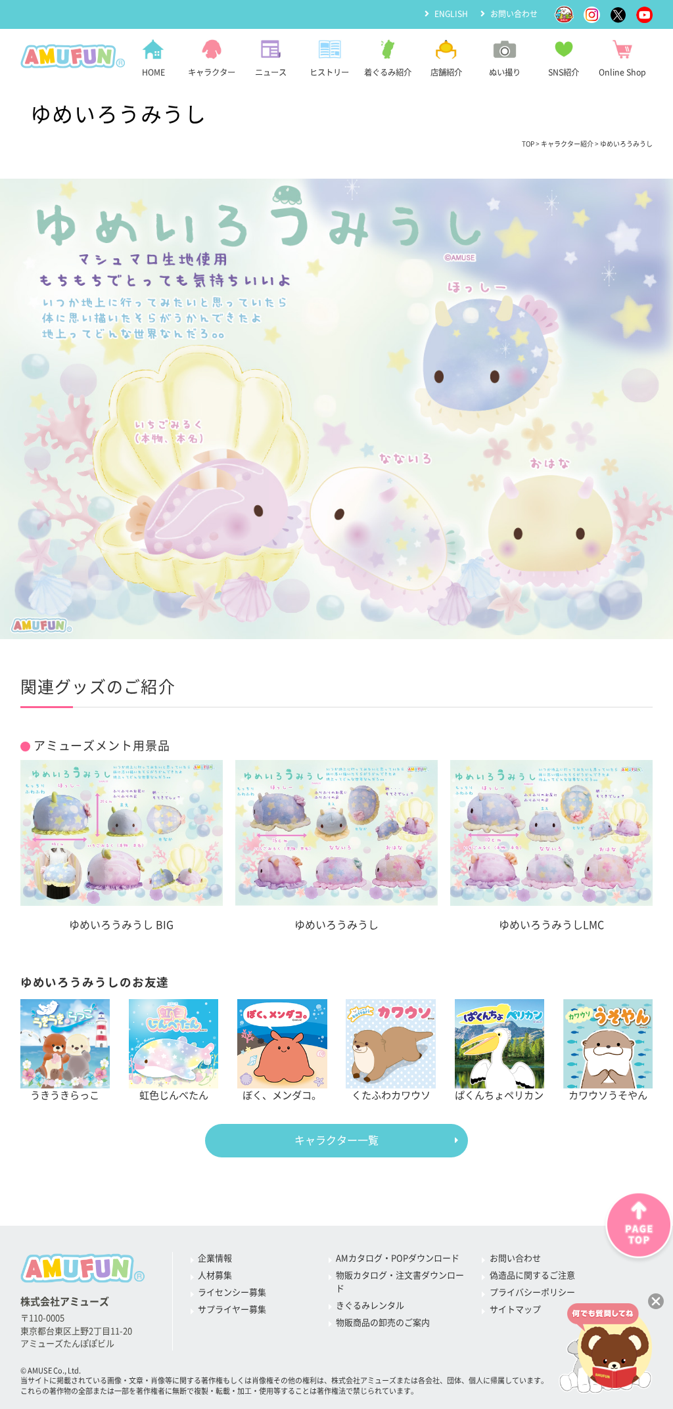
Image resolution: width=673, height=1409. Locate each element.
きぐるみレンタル (370, 1305)
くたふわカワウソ (391, 1095)
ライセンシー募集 (232, 1292)
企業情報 (215, 1258)
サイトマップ (515, 1309)
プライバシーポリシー (532, 1292)
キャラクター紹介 (567, 144)
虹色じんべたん (173, 1095)
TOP (528, 144)
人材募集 (215, 1275)
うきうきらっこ (64, 1095)
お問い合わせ (514, 14)
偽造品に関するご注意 (532, 1275)
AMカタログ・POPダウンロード (397, 1258)
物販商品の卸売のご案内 (383, 1322)
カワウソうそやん (608, 1095)
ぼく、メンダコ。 (282, 1095)
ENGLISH (451, 14)
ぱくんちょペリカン (499, 1095)
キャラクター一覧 (336, 1140)
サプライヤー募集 (232, 1309)
